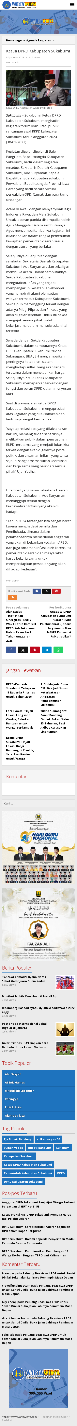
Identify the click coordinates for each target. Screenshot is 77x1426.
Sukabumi (63, 1148)
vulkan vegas (13, 1148)
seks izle (8, 1334)
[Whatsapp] (58, 650)
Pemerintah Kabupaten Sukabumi (28, 1173)
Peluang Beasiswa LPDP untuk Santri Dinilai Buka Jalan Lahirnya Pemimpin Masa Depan (37, 1290)
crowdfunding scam (16, 1285)
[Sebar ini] (11, 650)
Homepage (14, 40)
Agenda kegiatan (38, 40)
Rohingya (11, 1099)
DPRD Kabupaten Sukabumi (23, 1181)
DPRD (61, 1173)
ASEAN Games (15, 1082)
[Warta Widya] (20, 5)
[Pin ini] (35, 650)
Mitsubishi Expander (19, 1091)
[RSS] (12, 597)
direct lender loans (15, 1318)
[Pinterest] (56, 591)
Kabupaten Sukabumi (19, 1156)
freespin (8, 1273)
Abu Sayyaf (13, 1074)
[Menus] (72, 5)
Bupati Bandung (39, 1148)
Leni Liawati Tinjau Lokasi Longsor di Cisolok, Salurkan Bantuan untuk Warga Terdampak (19, 719)
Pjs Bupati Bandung (18, 1139)
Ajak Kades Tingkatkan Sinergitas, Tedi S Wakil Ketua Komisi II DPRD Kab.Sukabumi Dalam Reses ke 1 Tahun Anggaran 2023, (21, 624)
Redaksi (7, 1420)
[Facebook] (37, 591)
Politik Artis (13, 1107)
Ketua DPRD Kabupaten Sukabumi (28, 1165)
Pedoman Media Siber (54, 1417)
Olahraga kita (15, 1115)
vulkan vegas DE (48, 1139)
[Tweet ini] (23, 650)
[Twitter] (46, 591)
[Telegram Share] (47, 650)
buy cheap (9, 1302)
